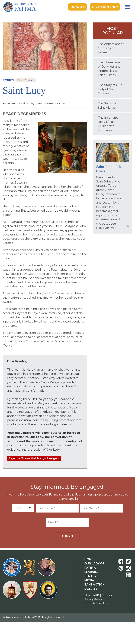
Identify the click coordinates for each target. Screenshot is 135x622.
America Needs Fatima (51, 103)
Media (89, 580)
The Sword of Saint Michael (107, 105)
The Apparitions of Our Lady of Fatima (111, 48)
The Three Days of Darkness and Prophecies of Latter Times (109, 69)
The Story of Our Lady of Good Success (110, 89)
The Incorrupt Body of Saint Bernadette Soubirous (108, 124)
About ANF (91, 595)
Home (89, 559)
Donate (77, 7)
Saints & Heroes (25, 80)
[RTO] (12, 592)
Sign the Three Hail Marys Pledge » (34, 458)
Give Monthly (105, 7)
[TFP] (30, 569)
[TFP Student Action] (31, 592)
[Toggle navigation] (127, 7)
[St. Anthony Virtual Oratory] (47, 569)
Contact (107, 595)
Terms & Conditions (96, 603)
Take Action (94, 584)
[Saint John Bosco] (48, 592)
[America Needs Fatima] (12, 569)
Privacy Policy (93, 599)
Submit (67, 536)
